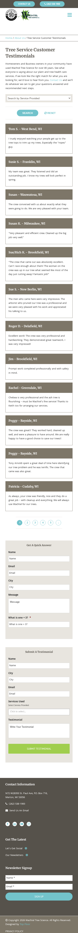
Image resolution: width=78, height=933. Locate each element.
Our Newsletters (14, 855)
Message (13, 595)
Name (12, 552)
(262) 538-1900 (17, 804)
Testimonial (15, 720)
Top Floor (25, 924)
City (10, 581)
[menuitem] (24, 4)
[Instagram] (29, 824)
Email (11, 566)
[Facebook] (7, 824)
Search (27, 113)
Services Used (16, 701)
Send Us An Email (19, 811)
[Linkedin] (15, 824)
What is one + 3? (19, 618)
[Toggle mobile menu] (70, 14)
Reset (51, 113)
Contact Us (56, 80)
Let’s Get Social (14, 849)
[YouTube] (22, 824)
